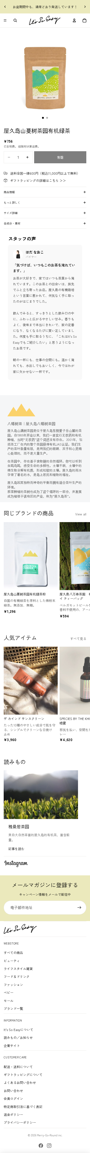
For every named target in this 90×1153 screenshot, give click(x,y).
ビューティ (12, 960)
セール (8, 1000)
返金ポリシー (13, 1114)
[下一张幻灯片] (85, 7)
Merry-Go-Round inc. (49, 1135)
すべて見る (78, 638)
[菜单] (5, 20)
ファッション (13, 984)
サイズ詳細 (11, 213)
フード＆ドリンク (17, 976)
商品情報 (9, 192)
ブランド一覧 (13, 1008)
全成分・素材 (12, 223)
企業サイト (12, 1045)
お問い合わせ (13, 1090)
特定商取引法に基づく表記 (23, 1106)
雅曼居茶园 (18, 826)
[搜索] (15, 20)
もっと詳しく (12, 202)
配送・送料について (18, 1066)
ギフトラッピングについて (23, 1074)
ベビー (8, 992)
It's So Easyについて (18, 1029)
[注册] (79, 907)
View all (80, 514)
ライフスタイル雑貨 (18, 968)
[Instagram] (49, 1145)
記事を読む (16, 848)
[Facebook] (41, 1145)
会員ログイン (13, 1098)
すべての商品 (13, 952)
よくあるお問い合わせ (20, 1082)
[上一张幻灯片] (5, 7)
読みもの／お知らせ (18, 1037)
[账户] (74, 20)
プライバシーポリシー (20, 1122)
